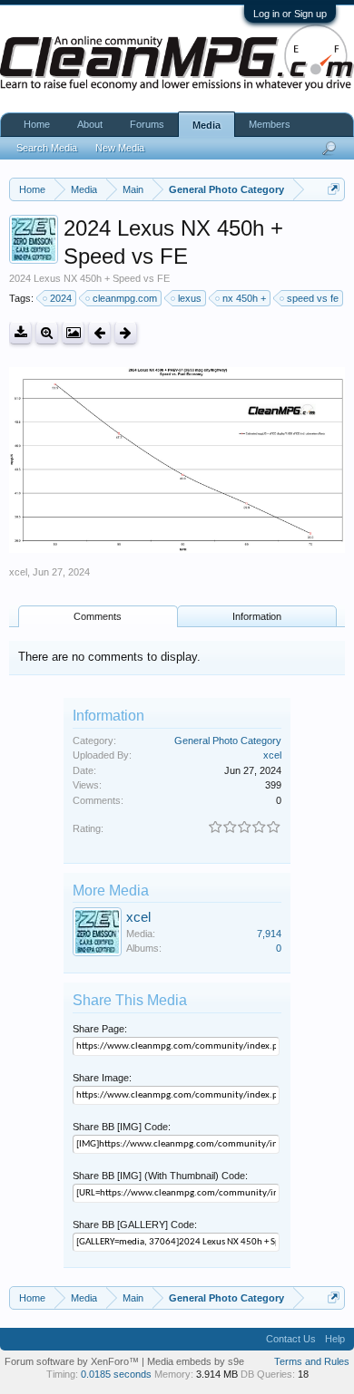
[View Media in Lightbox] (73, 333)
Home (37, 124)
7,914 (269, 933)
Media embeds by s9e (195, 1361)
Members (269, 124)
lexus (190, 298)
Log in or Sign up (290, 13)
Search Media (46, 147)
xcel (18, 571)
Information (256, 616)
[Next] (125, 333)
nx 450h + (244, 298)
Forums (147, 124)
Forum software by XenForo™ (73, 1361)
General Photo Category (227, 740)
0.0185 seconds (116, 1374)
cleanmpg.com (125, 298)
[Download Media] (20, 333)
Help (335, 1338)
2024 (61, 298)
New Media (119, 147)
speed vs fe (313, 298)
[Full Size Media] (46, 333)
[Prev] (99, 333)
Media (206, 125)
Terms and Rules (311, 1361)
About (90, 124)
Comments (98, 616)
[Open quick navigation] (333, 189)
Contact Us (291, 1338)
